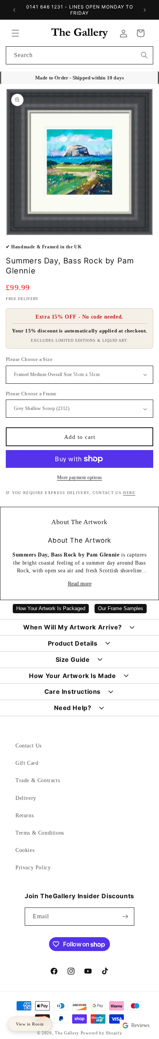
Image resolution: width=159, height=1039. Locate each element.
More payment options (79, 477)
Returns (24, 815)
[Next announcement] (144, 10)
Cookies (24, 850)
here (129, 493)
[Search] (144, 55)
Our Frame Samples (120, 608)
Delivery (25, 798)
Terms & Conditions (39, 833)
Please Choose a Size (29, 359)
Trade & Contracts (37, 780)
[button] (15, 33)
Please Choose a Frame (31, 393)
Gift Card (26, 763)
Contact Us (28, 746)
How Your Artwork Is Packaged (50, 608)
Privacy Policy (33, 867)
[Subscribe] (125, 916)
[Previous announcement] (14, 10)
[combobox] (79, 55)
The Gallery (67, 1033)
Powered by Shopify (101, 1033)
